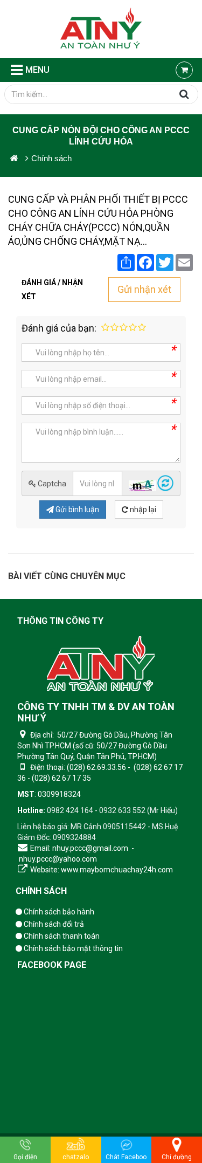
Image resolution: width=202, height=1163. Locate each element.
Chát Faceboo (126, 1157)
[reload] (165, 488)
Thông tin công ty (60, 621)
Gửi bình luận (76, 509)
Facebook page (51, 965)
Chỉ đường (177, 1157)
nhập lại (142, 509)
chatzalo (75, 1157)
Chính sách (41, 891)
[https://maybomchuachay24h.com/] (14, 158)
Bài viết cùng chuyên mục (67, 576)
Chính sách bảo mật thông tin (72, 948)
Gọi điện (25, 1157)
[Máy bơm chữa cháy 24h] (101, 29)
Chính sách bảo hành (58, 911)
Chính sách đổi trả (53, 924)
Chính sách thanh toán (61, 936)
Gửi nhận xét (144, 289)
